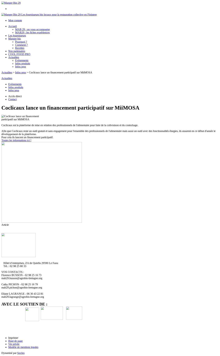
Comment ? (21, 44)
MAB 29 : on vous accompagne (32, 29)
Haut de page (15, 340)
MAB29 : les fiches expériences (32, 32)
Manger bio (14, 38)
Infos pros (20, 66)
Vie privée (13, 344)
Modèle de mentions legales (23, 347)
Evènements (21, 60)
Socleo (21, 353)
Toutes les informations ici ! (16, 140)
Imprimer (13, 337)
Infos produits (22, 63)
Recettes (19, 48)
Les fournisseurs (17, 35)
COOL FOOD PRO (19, 54)
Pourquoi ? (21, 41)
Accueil (12, 26)
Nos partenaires (16, 51)
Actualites (13, 57)
